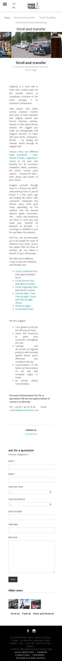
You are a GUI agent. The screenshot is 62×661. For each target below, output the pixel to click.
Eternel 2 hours (16, 157)
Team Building (47, 17)
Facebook (31, 434)
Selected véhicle (16, 499)
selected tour (15, 486)
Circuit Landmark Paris (26, 271)
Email (11, 474)
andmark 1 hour (28, 154)
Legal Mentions (24, 652)
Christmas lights (23, 305)
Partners (39, 655)
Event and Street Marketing (31, 22)
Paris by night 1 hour (25, 293)
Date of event (15, 511)
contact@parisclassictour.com (24, 410)
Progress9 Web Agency (31, 658)
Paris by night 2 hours (25, 296)
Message (12, 537)
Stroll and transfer (24, 17)
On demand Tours (24, 309)
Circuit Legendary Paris (26, 287)
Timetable (13, 524)
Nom (11, 461)
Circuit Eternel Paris (24, 280)
